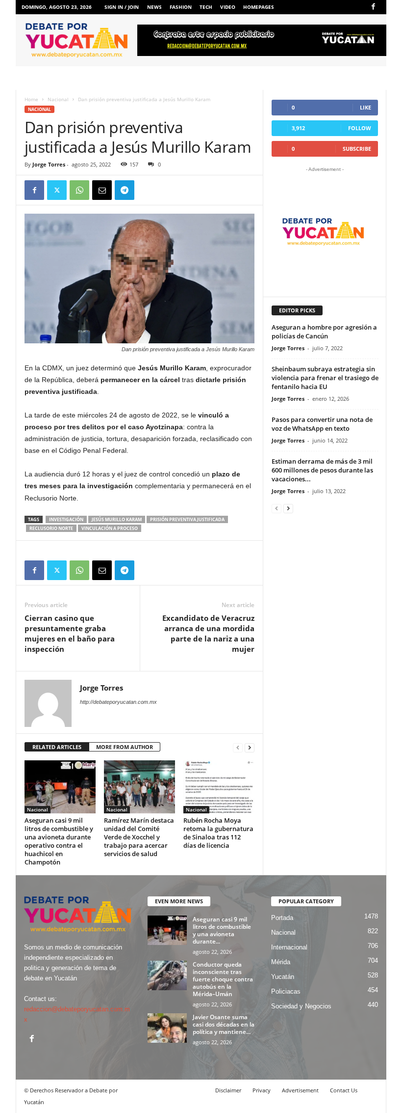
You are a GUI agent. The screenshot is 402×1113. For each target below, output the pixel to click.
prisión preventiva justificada (187, 519)
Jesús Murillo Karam (117, 519)
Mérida (280, 962)
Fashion (181, 6)
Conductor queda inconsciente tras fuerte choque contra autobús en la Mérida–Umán (223, 979)
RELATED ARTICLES (56, 747)
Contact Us (343, 1090)
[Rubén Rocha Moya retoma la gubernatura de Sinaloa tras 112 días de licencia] (218, 786)
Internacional (289, 947)
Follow (359, 128)
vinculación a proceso (109, 528)
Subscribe (357, 148)
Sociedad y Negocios (301, 1006)
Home (31, 99)
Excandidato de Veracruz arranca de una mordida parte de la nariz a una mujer (208, 633)
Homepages (258, 6)
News (154, 6)
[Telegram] (124, 190)
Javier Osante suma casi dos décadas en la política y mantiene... (223, 1024)
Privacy (261, 1090)
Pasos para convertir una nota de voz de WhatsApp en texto (322, 424)
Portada (282, 917)
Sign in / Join (121, 6)
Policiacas (286, 991)
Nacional (58, 99)
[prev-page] (238, 747)
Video (227, 6)
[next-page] (249, 747)
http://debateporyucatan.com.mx (118, 702)
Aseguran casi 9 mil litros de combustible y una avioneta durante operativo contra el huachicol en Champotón (59, 841)
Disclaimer (228, 1090)
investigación (66, 519)
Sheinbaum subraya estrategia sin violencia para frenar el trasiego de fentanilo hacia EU (325, 377)
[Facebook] (373, 7)
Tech (206, 6)
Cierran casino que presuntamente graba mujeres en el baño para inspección (70, 633)
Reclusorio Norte (51, 528)
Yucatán (282, 976)
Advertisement (300, 1090)
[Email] (102, 190)
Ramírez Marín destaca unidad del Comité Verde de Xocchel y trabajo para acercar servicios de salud (139, 837)
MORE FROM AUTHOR (124, 747)
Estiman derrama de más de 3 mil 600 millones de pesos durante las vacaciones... (322, 470)
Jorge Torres (48, 164)
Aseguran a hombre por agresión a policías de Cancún (324, 331)
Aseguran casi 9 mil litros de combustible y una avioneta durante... (222, 930)
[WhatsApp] (79, 190)
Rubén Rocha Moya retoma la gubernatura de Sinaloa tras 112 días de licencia (218, 833)
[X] (57, 190)
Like (365, 107)
